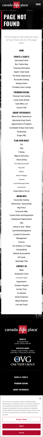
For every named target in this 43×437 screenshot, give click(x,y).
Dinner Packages (21, 175)
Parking (21, 152)
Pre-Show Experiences (21, 75)
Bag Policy (21, 207)
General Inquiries (21, 297)
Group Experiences (21, 112)
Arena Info (22, 196)
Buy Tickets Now (21, 64)
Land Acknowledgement (21, 230)
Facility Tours (21, 289)
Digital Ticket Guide (21, 72)
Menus (21, 171)
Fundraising (21, 131)
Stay (21, 148)
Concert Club (21, 107)
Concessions (21, 187)
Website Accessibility (21, 253)
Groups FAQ (21, 135)
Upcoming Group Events (21, 120)
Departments (21, 281)
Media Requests (21, 301)
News (21, 270)
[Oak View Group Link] (23, 361)
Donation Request (21, 285)
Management (21, 238)
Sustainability (21, 249)
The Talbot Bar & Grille (21, 164)
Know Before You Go (21, 191)
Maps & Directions (21, 156)
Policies (21, 242)
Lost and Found (21, 304)
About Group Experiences (21, 116)
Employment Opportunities (21, 219)
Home (21, 50)
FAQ (21, 223)
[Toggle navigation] (38, 4)
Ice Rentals (21, 293)
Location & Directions (21, 234)
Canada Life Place (15, 5)
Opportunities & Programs (21, 124)
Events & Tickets (21, 56)
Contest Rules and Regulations (21, 215)
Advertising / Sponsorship (21, 204)
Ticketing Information (21, 68)
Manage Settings (21, 419)
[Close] (40, 398)
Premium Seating (21, 92)
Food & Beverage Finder (21, 183)
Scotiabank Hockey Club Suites (21, 128)
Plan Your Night (21, 140)
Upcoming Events (21, 60)
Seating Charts (21, 83)
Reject (21, 426)
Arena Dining (21, 159)
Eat (21, 144)
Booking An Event (21, 274)
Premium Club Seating (21, 96)
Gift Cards (21, 257)
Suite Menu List (21, 104)
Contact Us (21, 266)
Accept (21, 433)
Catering (21, 179)
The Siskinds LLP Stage (21, 246)
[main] (21, 164)
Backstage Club (22, 261)
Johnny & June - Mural (21, 227)
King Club (21, 168)
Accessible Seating (21, 79)
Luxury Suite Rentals (21, 100)
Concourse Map (21, 211)
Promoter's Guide (21, 278)
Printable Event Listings (21, 87)
